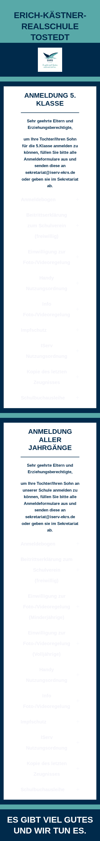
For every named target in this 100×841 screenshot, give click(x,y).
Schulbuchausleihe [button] (43, 397)
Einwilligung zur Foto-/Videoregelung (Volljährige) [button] (46, 643)
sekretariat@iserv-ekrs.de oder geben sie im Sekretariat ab (50, 179)
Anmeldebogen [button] (38, 199)
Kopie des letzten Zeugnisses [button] (47, 377)
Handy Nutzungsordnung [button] (46, 283)
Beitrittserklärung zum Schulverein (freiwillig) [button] (46, 225)
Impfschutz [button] (34, 330)
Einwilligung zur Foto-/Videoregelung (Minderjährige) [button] (46, 606)
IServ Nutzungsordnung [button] (46, 351)
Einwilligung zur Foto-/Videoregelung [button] (46, 257)
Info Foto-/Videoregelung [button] (46, 309)
